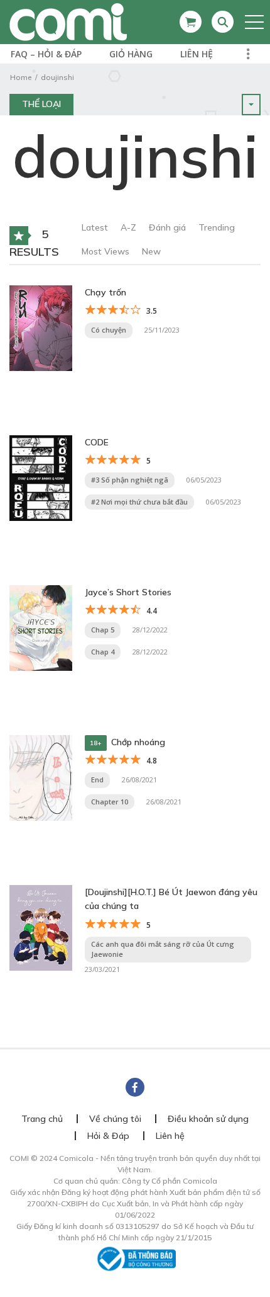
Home (20, 77)
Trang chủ (42, 1118)
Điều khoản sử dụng (208, 1118)
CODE (97, 442)
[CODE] (40, 477)
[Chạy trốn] (40, 327)
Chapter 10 (109, 801)
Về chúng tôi (115, 1118)
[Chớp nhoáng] (40, 776)
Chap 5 (102, 629)
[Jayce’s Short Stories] (40, 626)
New (151, 251)
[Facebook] (135, 1087)
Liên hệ (196, 54)
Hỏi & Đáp (108, 1135)
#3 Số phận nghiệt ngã (129, 479)
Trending (216, 227)
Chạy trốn (105, 292)
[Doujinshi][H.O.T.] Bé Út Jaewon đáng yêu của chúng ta (171, 898)
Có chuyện (108, 329)
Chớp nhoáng (138, 742)
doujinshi (57, 77)
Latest (95, 227)
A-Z (128, 227)
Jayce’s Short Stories (128, 592)
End (97, 779)
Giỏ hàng (131, 54)
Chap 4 (102, 651)
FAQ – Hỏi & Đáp (46, 54)
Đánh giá (167, 227)
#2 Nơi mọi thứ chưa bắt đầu (139, 501)
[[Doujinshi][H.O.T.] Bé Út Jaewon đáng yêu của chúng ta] (40, 926)
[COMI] (68, 21)
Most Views (105, 251)
